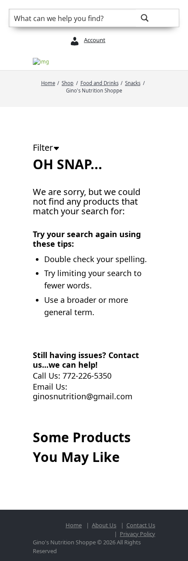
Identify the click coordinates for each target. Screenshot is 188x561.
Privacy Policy (137, 534)
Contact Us (140, 525)
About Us (104, 525)
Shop (67, 83)
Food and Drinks (99, 83)
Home (48, 83)
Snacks (132, 83)
